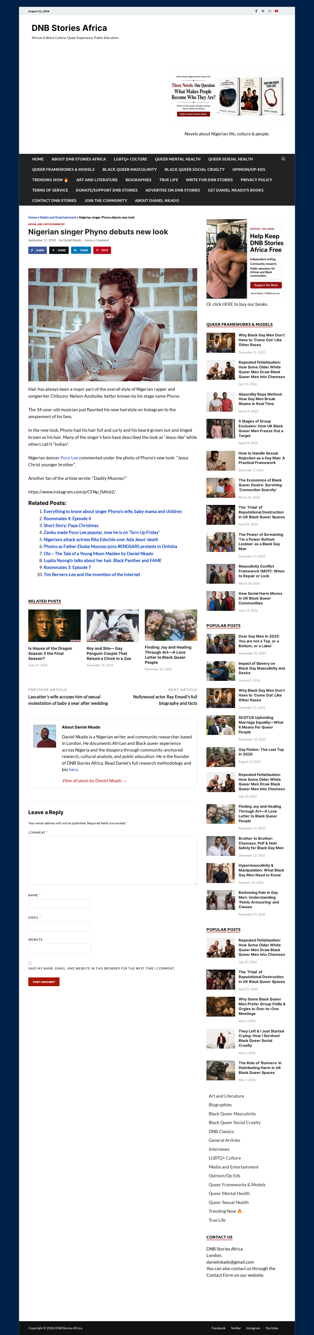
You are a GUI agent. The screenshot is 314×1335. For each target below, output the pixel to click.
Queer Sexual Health (230, 159)
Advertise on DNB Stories (173, 190)
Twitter (236, 1328)
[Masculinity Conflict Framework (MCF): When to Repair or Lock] (220, 567)
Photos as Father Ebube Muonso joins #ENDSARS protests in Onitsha (110, 546)
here (73, 769)
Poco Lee (69, 457)
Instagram (253, 1328)
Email (34, 917)
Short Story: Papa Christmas (71, 525)
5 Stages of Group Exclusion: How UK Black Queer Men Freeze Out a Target (261, 428)
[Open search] (283, 159)
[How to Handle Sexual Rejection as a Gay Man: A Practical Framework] (220, 454)
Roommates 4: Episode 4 (67, 518)
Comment (38, 832)
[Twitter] (263, 11)
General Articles (224, 1140)
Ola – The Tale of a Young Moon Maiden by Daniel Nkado (98, 553)
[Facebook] (256, 11)
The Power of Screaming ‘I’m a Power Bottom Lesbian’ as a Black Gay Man (261, 541)
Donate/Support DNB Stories (107, 190)
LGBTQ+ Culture (130, 159)
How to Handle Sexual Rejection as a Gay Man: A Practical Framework (262, 458)
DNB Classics (221, 1131)
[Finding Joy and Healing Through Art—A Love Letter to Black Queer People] (171, 626)
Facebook (219, 1328)
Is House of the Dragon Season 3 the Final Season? (50, 653)
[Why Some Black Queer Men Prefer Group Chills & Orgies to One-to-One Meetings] (220, 1000)
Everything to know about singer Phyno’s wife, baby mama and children (113, 511)
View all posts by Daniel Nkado (94, 780)
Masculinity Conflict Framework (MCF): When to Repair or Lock (262, 571)
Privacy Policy (256, 179)
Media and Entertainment (58, 217)
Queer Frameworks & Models (63, 169)
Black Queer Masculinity (130, 169)
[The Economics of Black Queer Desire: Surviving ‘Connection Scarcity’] (220, 481)
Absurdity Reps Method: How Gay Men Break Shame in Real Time (261, 399)
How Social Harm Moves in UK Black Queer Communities (260, 598)
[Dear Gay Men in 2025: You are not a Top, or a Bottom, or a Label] (220, 637)
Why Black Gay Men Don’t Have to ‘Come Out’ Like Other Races (262, 340)
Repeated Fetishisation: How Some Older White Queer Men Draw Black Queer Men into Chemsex (262, 369)
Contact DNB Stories (54, 200)
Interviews (219, 1149)
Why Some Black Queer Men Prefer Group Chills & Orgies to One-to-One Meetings (262, 1006)
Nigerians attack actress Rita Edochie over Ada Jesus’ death (101, 539)
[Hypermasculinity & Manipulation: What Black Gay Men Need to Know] (220, 866)
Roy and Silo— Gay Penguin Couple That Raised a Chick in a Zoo (109, 653)
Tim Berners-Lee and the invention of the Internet (92, 574)
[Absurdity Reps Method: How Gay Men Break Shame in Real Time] (220, 395)
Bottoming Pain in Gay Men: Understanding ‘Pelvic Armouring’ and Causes (259, 899)
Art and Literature (97, 179)
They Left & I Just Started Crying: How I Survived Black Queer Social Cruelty (261, 1038)
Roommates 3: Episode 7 (67, 567)
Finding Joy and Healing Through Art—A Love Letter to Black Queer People (260, 813)
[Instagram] (269, 11)
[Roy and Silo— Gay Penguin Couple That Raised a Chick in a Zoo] (113, 627)
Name (34, 895)
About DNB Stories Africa (78, 159)
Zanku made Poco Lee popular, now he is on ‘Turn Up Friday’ (102, 532)
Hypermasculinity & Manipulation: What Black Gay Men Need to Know (261, 870)
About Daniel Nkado (157, 200)
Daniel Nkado (72, 240)
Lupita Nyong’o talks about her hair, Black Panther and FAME (103, 560)
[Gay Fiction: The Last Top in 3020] (220, 750)
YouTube (271, 1328)
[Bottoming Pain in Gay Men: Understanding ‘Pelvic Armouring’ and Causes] (220, 893)
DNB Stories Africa (69, 28)
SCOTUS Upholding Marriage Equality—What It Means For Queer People (261, 724)
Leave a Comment (97, 240)
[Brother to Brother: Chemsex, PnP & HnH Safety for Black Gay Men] (220, 839)
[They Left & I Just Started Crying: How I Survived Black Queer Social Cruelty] (220, 1032)
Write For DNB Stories (209, 179)
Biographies (138, 179)
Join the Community (105, 200)
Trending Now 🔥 (50, 179)
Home (38, 159)
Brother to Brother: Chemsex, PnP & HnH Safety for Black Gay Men (261, 843)
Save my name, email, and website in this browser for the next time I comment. (101, 968)
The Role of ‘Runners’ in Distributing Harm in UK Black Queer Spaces (260, 1068)
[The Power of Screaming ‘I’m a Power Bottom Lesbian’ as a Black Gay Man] (220, 535)
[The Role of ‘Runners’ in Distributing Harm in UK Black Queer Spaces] (220, 1063)
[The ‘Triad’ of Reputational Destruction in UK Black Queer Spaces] (220, 508)
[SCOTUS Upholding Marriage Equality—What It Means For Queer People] (220, 718)
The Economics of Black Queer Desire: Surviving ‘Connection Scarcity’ (260, 485)
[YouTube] (276, 11)
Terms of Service (50, 190)
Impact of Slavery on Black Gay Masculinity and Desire (262, 668)
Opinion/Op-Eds (248, 169)
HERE (227, 304)
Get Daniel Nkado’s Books (236, 190)
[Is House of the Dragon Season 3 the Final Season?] (54, 627)
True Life (168, 179)
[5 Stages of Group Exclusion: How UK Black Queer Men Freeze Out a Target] (220, 422)
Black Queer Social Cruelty (195, 169)
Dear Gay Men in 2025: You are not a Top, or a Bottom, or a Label (259, 641)
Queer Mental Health (177, 159)
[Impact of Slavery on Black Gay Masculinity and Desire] (220, 664)
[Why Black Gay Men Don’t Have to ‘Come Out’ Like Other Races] (220, 335)
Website (35, 939)
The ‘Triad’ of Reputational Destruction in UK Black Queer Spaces (262, 512)
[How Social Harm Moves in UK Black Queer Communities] (220, 594)
